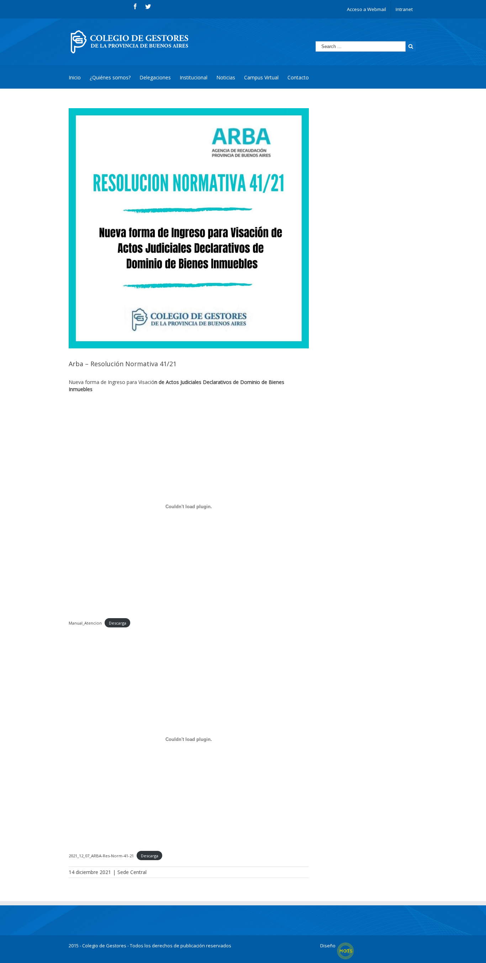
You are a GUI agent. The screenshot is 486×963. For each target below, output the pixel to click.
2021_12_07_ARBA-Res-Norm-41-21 (101, 855)
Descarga (117, 623)
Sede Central (132, 872)
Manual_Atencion (85, 623)
